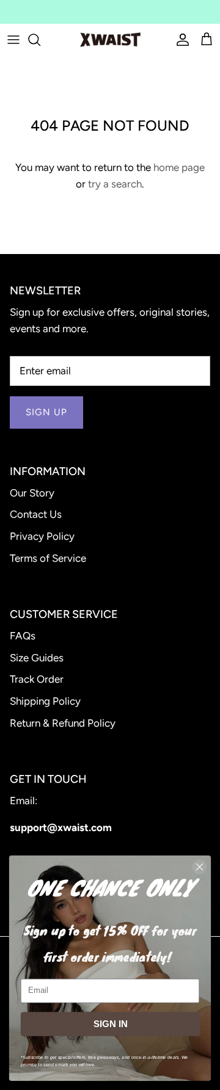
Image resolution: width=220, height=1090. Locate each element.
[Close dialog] (200, 867)
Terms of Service (48, 558)
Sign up (46, 412)
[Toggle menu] (13, 39)
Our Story (32, 493)
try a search (115, 184)
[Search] (40, 39)
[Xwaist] (110, 39)
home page (179, 167)
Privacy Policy (42, 536)
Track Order (37, 679)
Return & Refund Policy (63, 723)
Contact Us (36, 514)
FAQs (22, 636)
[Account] (179, 39)
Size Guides (37, 658)
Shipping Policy (45, 701)
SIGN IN (110, 1024)
